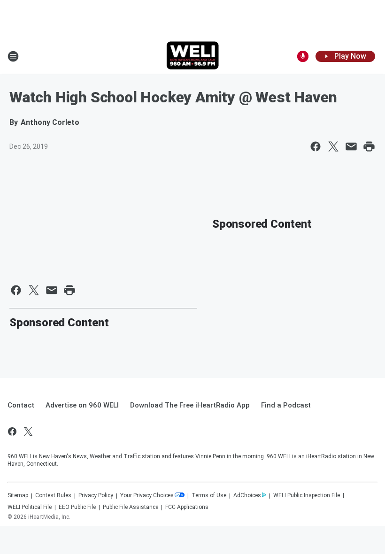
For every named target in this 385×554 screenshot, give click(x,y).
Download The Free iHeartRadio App (190, 405)
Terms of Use (209, 495)
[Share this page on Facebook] (315, 146)
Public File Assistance (130, 507)
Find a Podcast (286, 405)
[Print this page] (369, 146)
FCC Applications (186, 507)
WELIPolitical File (30, 507)
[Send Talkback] (302, 56)
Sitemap (18, 495)
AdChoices (247, 495)
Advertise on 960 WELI (82, 405)
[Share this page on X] (333, 146)
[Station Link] (192, 56)
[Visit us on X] (28, 431)
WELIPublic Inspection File (306, 495)
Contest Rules (53, 495)
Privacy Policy (95, 495)
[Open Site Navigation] (13, 56)
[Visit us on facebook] (12, 431)
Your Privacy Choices (147, 495)
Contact (21, 405)
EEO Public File (77, 507)
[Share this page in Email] (351, 146)
